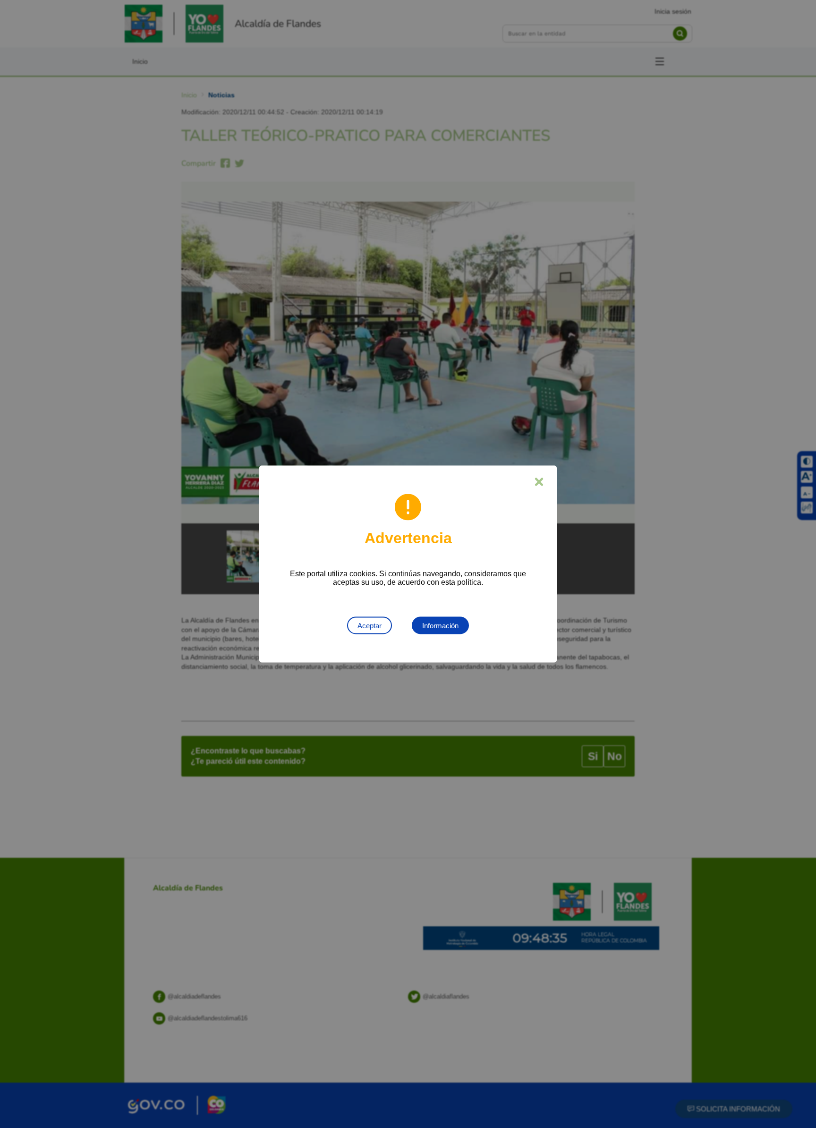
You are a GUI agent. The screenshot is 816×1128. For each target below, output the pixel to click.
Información (440, 626)
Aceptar (369, 626)
